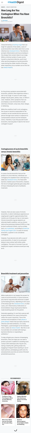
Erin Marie (5, 20)
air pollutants (10, 228)
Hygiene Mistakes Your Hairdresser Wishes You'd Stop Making (22, 399)
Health (3, 7)
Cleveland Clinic (14, 51)
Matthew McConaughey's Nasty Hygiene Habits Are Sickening (22, 422)
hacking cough (17, 45)
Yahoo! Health (8, 67)
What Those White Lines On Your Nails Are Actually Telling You (7, 422)
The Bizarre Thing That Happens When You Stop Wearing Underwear (7, 399)
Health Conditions (11, 7)
